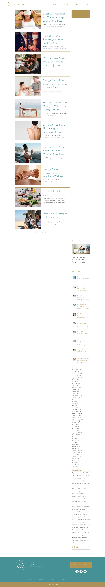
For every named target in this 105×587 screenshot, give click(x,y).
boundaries (80, 501)
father (77, 527)
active (81, 483)
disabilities (87, 519)
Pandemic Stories (76, 480)
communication (75, 509)
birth (84, 499)
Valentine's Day (75, 483)
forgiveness (86, 532)
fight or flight (75, 530)
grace (76, 540)
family (73, 527)
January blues (78, 475)
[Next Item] (87, 249)
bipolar (80, 499)
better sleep (75, 499)
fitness (81, 532)
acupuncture (87, 483)
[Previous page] (35, 232)
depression (79, 519)
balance (74, 493)
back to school (86, 491)
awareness (74, 491)
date (87, 514)
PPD (84, 478)
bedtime (84, 496)
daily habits (82, 514)
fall (89, 524)
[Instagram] (77, 571)
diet (83, 519)
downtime (74, 522)
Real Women (84, 480)
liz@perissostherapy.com (36, 567)
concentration (85, 511)
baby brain (80, 491)
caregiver (84, 504)
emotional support (82, 522)
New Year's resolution (77, 478)
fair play (86, 524)
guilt (73, 543)
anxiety (85, 488)
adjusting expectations (77, 486)
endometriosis (75, 524)
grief (85, 540)
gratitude (81, 540)
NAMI (83, 475)
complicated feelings (76, 511)
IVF (73, 475)
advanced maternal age (77, 488)
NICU (87, 475)
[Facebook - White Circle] (81, 571)
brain (85, 501)
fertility (87, 527)
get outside (84, 535)
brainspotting (75, 504)
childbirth (79, 506)
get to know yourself (76, 537)
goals (73, 540)
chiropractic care (86, 506)
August (73, 473)
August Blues (79, 473)
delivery (74, 519)
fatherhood (82, 527)
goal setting (84, 537)
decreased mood (84, 517)
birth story (74, 501)
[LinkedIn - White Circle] (85, 571)
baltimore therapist (76, 496)
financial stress (75, 532)
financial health (82, 530)
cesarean (74, 506)
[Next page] (49, 232)
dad (78, 514)
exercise (81, 524)
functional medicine (76, 535)
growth (88, 540)
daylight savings (75, 517)
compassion (82, 509)
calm (80, 504)
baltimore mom (80, 493)
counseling (74, 514)
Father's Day (86, 473)
